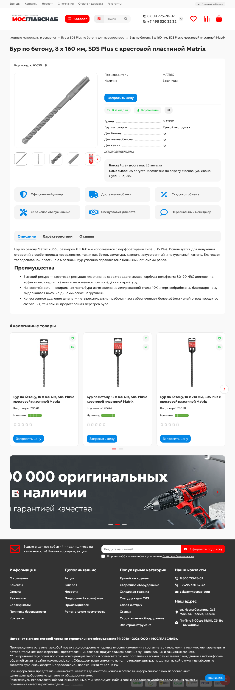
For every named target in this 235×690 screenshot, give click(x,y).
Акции (69, 578)
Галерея (71, 585)
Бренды (15, 3)
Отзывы (86, 236)
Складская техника (134, 592)
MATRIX (168, 75)
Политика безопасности (28, 612)
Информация (23, 570)
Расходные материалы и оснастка (31, 37)
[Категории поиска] (99, 19)
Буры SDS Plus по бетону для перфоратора (92, 37)
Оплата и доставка (90, 3)
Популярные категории (143, 570)
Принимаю (215, 677)
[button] (14, 159)
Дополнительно (80, 570)
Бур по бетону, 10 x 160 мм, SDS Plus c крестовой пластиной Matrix (43, 399)
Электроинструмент (135, 625)
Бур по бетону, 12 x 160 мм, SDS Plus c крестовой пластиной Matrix (117, 399)
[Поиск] (125, 18)
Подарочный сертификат (84, 598)
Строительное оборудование (142, 618)
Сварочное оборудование (139, 585)
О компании (66, 3)
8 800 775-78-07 (161, 16)
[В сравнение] (72, 347)
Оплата (15, 592)
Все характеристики (119, 151)
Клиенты (16, 585)
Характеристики (58, 236)
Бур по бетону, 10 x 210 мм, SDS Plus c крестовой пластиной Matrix (190, 399)
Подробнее (74, 684)
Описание (27, 236)
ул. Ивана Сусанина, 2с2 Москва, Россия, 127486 (197, 612)
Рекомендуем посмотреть (85, 612)
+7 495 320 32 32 (161, 21)
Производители (77, 605)
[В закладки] (72, 338)
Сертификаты (20, 605)
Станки (125, 612)
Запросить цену (121, 98)
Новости (47, 3)
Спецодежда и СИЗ (134, 598)
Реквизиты (114, 3)
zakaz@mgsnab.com (195, 592)
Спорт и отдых (131, 605)
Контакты (31, 3)
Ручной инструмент (135, 578)
